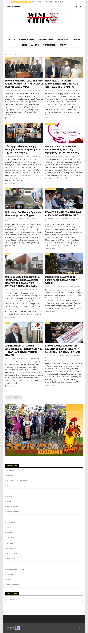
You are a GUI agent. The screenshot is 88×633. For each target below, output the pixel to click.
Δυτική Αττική (46, 39)
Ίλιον (8, 58)
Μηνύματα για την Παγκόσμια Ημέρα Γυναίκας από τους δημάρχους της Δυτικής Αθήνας (62, 149)
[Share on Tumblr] (38, 269)
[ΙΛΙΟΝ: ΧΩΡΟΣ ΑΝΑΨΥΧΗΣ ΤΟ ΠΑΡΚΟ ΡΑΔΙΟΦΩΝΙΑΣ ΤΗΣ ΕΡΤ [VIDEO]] (64, 263)
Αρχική (11, 39)
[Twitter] (80, 6)
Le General (11, 470)
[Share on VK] (41, 275)
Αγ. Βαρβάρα (11, 485)
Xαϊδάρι (10, 475)
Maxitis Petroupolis (26, 90)
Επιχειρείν (11, 522)
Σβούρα (10, 574)
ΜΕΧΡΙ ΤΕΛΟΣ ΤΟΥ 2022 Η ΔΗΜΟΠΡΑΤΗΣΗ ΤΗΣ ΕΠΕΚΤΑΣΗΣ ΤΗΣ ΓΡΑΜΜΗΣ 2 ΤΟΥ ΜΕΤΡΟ (61, 83)
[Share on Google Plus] (43, 269)
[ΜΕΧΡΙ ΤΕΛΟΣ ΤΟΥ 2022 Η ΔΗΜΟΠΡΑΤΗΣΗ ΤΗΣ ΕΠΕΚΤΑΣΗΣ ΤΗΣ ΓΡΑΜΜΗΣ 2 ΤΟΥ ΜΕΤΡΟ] (64, 67)
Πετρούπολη (16, 2)
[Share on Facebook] (38, 264)
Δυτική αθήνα (26, 39)
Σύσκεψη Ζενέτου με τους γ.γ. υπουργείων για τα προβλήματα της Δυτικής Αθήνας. (22, 149)
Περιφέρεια (63, 39)
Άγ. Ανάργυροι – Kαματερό (17, 480)
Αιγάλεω (10, 491)
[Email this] (46, 275)
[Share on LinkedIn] (49, 264)
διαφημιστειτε (14, 7)
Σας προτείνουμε (14, 564)
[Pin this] (49, 269)
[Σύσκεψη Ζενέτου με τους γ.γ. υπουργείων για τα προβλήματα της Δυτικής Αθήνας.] (24, 133)
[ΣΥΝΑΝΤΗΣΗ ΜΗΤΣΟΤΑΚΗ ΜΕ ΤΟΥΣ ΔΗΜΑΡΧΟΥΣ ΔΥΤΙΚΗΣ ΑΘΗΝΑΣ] (64, 198)
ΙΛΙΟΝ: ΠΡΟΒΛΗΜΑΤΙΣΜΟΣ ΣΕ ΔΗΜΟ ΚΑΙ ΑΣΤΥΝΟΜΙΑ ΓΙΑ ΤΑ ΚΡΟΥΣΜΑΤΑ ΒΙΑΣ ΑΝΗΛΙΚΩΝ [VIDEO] (24, 83)
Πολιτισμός (49, 45)
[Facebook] (72, 6)
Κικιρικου (10, 532)
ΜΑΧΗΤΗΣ (10, 538)
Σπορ (24, 45)
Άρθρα (63, 45)
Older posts (14, 397)
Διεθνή (35, 45)
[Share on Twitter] (43, 264)
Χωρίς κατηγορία (13, 585)
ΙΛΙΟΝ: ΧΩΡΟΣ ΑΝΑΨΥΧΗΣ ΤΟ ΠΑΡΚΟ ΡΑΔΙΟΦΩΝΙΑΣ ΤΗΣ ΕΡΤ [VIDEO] (61, 280)
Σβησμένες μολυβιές (15, 569)
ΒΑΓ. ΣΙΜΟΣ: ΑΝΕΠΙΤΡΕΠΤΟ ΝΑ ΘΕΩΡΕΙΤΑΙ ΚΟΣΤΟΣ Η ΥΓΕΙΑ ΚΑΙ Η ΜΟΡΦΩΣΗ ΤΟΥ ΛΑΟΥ (38, 2)
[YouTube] (76, 6)
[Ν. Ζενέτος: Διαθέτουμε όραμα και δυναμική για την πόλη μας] (24, 198)
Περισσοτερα (10, 118)
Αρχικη (80, 627)
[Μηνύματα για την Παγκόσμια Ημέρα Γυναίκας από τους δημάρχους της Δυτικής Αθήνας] (64, 133)
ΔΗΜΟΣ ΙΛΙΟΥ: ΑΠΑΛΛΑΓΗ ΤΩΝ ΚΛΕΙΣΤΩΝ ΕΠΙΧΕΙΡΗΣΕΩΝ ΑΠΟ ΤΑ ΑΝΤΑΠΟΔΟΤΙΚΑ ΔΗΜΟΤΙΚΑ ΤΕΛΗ (63, 348)
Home (7, 54)
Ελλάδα (76, 39)
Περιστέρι (10, 543)
